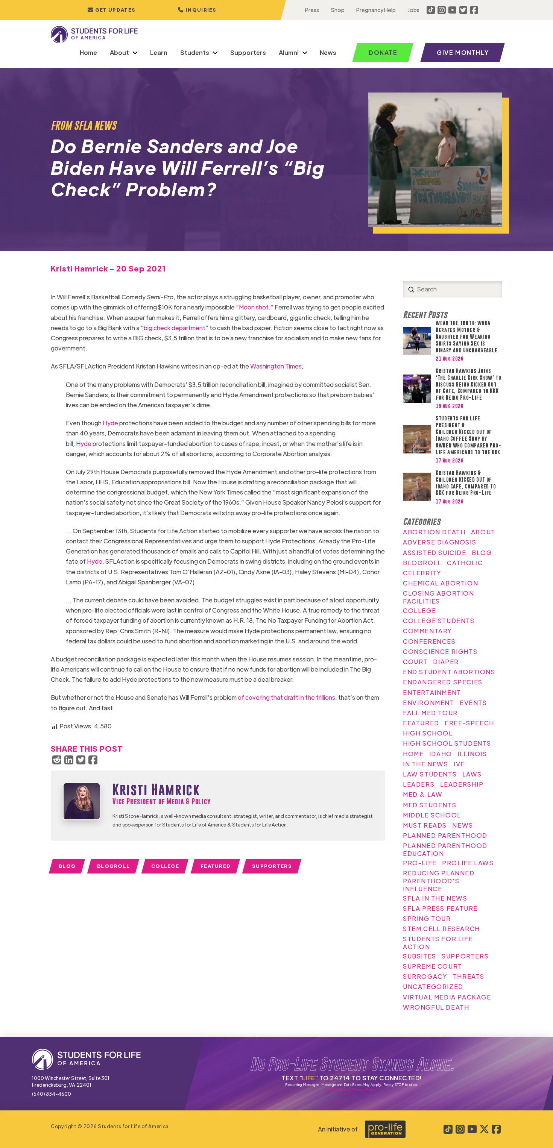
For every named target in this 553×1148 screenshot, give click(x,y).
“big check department (173, 328)
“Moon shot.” (254, 307)
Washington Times (276, 366)
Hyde (110, 423)
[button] (197, 10)
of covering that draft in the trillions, (287, 697)
